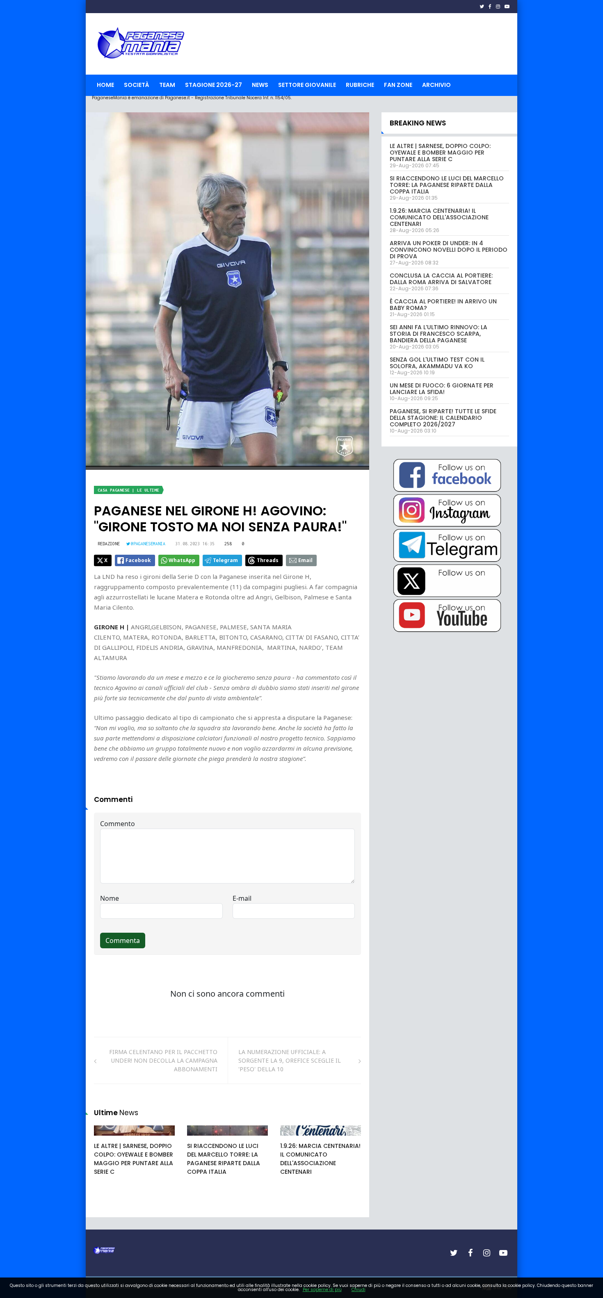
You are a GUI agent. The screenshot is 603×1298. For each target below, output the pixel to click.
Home (105, 85)
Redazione (109, 543)
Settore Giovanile (307, 85)
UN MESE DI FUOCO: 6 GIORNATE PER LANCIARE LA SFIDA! (441, 388)
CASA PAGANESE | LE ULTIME (128, 490)
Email (305, 560)
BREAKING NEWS (418, 123)
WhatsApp (182, 560)
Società (136, 85)
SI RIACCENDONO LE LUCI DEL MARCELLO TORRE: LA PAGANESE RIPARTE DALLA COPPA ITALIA (223, 1159)
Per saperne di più (322, 1290)
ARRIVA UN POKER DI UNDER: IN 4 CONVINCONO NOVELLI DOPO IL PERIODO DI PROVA (448, 249)
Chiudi (358, 1290)
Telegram (225, 560)
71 (199, 1138)
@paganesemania (148, 543)
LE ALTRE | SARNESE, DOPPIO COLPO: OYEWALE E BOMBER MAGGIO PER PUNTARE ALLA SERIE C (133, 1159)
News (260, 85)
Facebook (138, 560)
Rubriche (360, 85)
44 (293, 1138)
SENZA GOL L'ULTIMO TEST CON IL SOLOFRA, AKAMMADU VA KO (437, 362)
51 (106, 1138)
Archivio (436, 85)
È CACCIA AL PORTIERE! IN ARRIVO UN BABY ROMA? (443, 304)
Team (167, 85)
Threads (268, 560)
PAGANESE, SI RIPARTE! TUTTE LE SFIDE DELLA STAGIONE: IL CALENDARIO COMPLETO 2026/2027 (443, 417)
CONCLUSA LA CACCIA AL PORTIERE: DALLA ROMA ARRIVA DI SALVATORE (441, 278)
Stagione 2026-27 (213, 85)
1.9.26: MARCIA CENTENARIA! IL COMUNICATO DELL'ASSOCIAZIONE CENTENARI (320, 1159)
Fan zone (398, 85)
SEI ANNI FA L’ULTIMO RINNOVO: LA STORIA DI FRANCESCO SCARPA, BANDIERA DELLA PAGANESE (438, 333)
